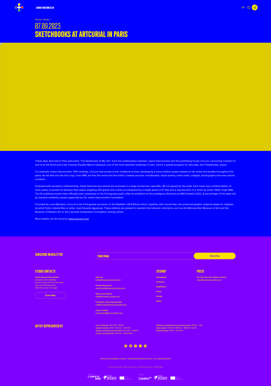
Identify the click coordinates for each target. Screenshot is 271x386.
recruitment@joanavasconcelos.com (110, 288)
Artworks (160, 282)
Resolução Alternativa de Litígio (140, 358)
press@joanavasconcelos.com (209, 280)
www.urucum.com (79, 218)
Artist (158, 291)
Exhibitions (161, 287)
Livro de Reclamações (162, 358)
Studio (159, 296)
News (46, 19)
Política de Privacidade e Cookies (113, 358)
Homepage (161, 277)
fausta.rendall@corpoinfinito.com (109, 313)
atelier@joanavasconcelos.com (108, 280)
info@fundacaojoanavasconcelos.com (111, 304)
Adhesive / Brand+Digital (154, 367)
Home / (39, 19)
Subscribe (215, 256)
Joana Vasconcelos (45, 7)
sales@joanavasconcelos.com (108, 296)
